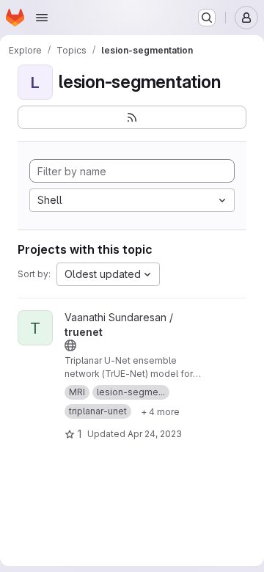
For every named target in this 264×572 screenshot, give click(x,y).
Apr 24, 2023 (155, 433)
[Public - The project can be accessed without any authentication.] (70, 345)
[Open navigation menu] (42, 17)
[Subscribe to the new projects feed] (132, 117)
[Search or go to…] (207, 17)
